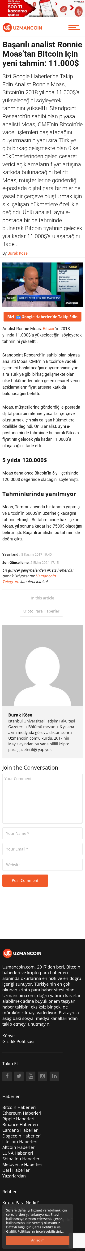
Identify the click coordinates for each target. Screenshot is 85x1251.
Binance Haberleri (20, 1124)
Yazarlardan (14, 1176)
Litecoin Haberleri (20, 1141)
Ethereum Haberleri (21, 1113)
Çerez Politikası (44, 1227)
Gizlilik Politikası (18, 1041)
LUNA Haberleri (17, 1153)
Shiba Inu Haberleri (21, 1159)
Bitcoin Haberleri (19, 1107)
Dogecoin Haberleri (21, 1136)
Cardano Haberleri (20, 1130)
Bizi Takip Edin (42, 316)
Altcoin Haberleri (19, 1147)
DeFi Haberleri (16, 1170)
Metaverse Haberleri (22, 1164)
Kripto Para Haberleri (41, 611)
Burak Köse (20, 715)
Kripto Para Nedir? (20, 1202)
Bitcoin (49, 328)
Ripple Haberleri (18, 1119)
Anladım (37, 1240)
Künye (8, 1035)
